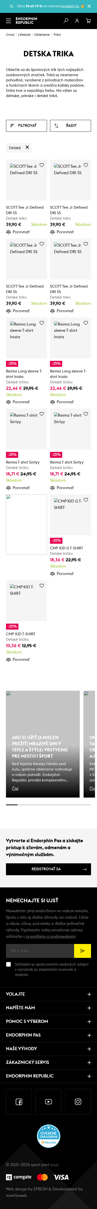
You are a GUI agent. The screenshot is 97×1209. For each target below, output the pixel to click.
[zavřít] (89, 6)
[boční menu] (8, 21)
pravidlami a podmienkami (51, 937)
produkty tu (70, 6)
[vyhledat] (66, 21)
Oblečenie (41, 34)
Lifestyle (24, 34)
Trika (57, 34)
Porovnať (21, 232)
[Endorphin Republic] (26, 20)
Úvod (10, 34)
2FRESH (41, 1189)
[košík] (89, 21)
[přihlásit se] (77, 21)
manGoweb (16, 1196)
